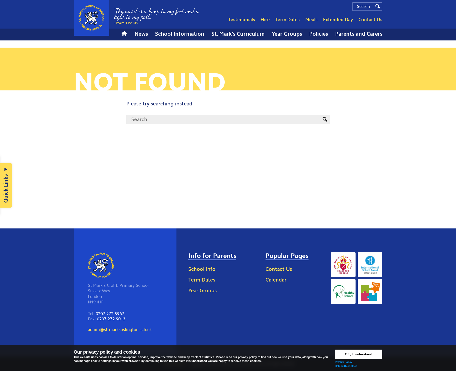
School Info (201, 269)
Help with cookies (346, 366)
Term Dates (201, 280)
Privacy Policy (343, 362)
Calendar (276, 280)
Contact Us (279, 269)
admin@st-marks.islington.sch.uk (120, 329)
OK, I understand (358, 354)
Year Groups (202, 290)
